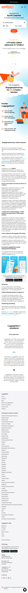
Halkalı (3, 480)
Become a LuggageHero (7, 402)
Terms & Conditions (6, 404)
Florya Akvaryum (5, 446)
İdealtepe (4, 464)
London (3, 530)
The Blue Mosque (6, 432)
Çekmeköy (4, 458)
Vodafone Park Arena (7, 502)
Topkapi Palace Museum (7, 421)
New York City (5, 532)
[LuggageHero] (7, 8)
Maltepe (3, 460)
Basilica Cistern (5, 430)
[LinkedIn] (10, 578)
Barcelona (4, 526)
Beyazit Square (5, 417)
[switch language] (22, 7)
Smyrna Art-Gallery (6, 424)
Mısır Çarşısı (4, 434)
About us (4, 398)
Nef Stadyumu (5, 500)
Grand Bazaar (5, 494)
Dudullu (3, 488)
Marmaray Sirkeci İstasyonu (8, 492)
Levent (3, 444)
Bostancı (4, 476)
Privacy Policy (5, 406)
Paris (3, 534)
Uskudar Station (5, 452)
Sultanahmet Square (6, 428)
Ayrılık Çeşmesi (5, 454)
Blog (3, 400)
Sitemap (4, 408)
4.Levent (4, 512)
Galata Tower (5, 436)
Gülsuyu (3, 462)
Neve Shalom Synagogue (8, 426)
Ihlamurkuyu (4, 456)
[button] (25, 590)
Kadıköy (3, 508)
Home (3, 396)
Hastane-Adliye (5, 478)
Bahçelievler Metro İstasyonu (8, 448)
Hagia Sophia (5, 496)
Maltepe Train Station (7, 472)
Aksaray (3, 450)
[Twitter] (4, 578)
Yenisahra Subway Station (8, 486)
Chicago (4, 528)
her (9, 289)
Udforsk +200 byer (6, 540)
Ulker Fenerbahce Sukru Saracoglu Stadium (12, 504)
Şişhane (3, 442)
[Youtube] (8, 578)
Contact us (4, 574)
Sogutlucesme (5, 438)
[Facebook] (2, 578)
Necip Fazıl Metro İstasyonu (8, 482)
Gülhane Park (5, 419)
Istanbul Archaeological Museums (9, 415)
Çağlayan (4, 484)
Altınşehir (4, 468)
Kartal (3, 474)
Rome (3, 536)
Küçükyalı (4, 470)
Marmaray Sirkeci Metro (7, 440)
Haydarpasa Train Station (8, 514)
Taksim (3, 516)
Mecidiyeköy (4, 490)
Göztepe (4, 466)
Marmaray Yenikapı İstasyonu (8, 519)
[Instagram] (6, 578)
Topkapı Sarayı (5, 498)
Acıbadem (4, 506)
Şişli (2, 510)
